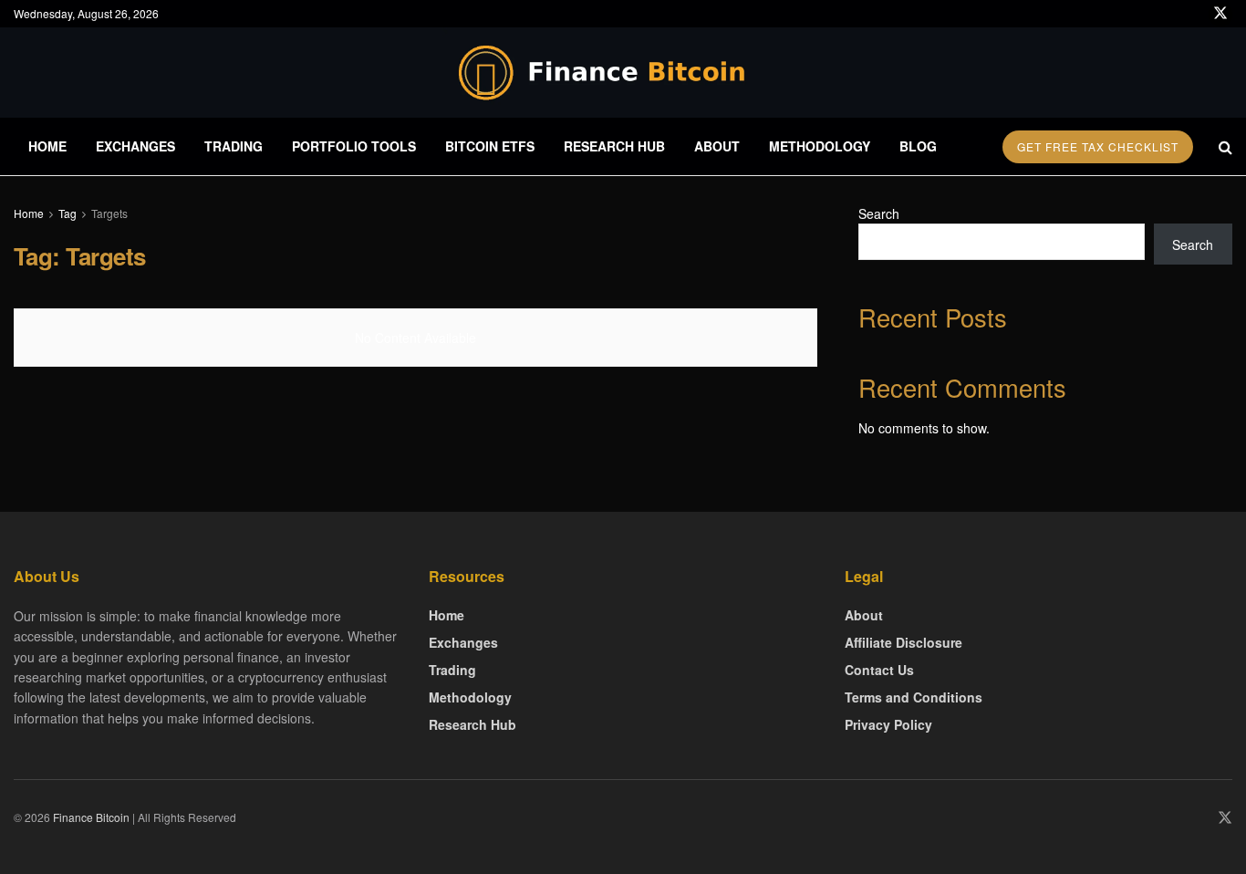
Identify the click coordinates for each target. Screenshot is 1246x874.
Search (878, 213)
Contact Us (879, 670)
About (717, 146)
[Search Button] (1225, 146)
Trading (452, 670)
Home (47, 146)
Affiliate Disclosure (903, 642)
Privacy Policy (888, 724)
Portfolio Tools (354, 146)
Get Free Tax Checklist (1098, 146)
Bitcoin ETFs (490, 146)
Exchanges (135, 146)
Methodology (819, 146)
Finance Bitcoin (91, 817)
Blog (918, 146)
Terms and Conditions (913, 697)
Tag (67, 213)
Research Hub (614, 146)
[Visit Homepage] (623, 72)
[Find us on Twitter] (1220, 13)
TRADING (233, 146)
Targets (109, 213)
